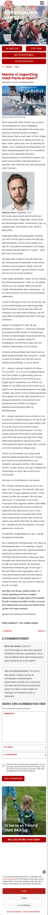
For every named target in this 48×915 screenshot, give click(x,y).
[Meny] (42, 3)
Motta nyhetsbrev (24, 55)
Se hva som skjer (24, 61)
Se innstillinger (24, 905)
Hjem (17, 67)
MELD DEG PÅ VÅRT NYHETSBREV (24, 839)
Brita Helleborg (12, 646)
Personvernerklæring (26, 771)
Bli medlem (12, 48)
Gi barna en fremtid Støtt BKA (21, 827)
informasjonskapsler (10, 879)
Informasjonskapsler (14, 911)
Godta (24, 891)
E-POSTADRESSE (10, 755)
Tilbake (8, 67)
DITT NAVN (8, 747)
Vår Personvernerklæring (31, 911)
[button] (44, 871)
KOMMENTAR (9, 714)
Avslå (24, 898)
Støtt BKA (36, 48)
